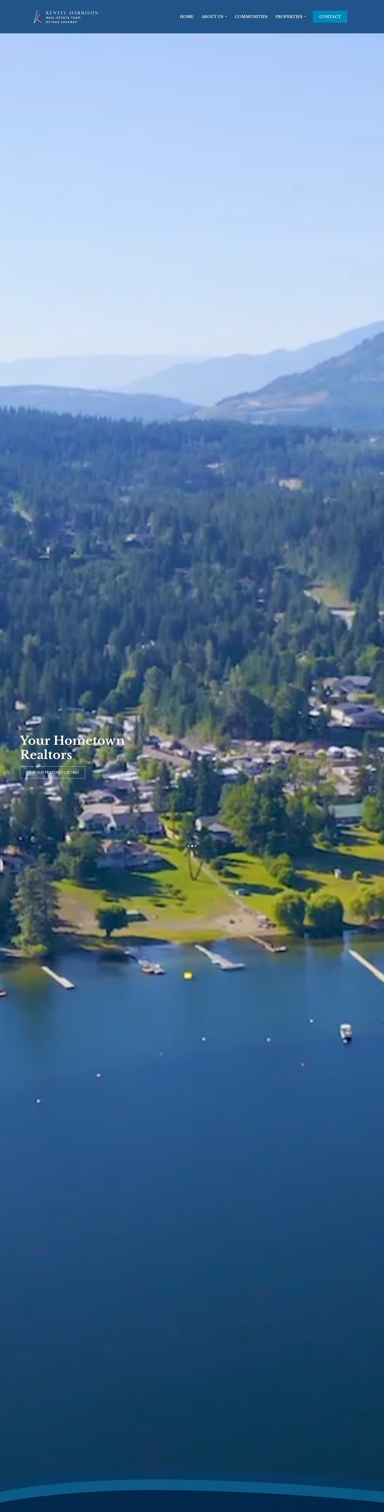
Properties (289, 16)
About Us (212, 16)
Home (187, 16)
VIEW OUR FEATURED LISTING (52, 772)
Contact (330, 16)
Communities (251, 16)
